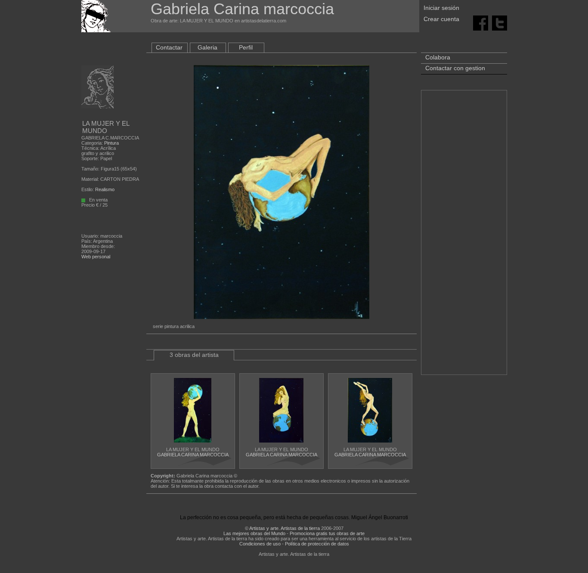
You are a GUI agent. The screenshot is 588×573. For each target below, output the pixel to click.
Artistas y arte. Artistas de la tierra (284, 528)
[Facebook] (480, 22)
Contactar (169, 47)
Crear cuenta (441, 18)
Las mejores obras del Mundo (254, 533)
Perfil (246, 47)
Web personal (95, 256)
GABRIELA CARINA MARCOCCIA (193, 454)
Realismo (105, 189)
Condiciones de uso (260, 543)
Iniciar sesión (441, 7)
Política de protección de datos (317, 543)
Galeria (207, 47)
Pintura (111, 143)
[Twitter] (499, 22)
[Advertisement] (464, 237)
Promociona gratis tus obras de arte (327, 533)
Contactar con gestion (455, 68)
